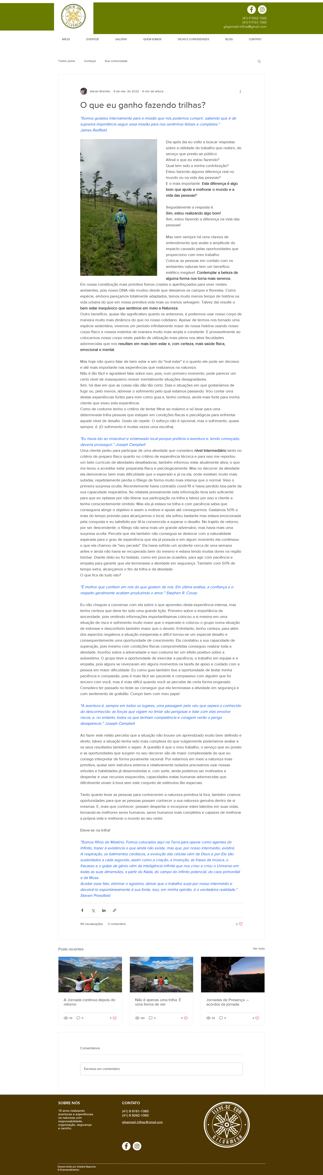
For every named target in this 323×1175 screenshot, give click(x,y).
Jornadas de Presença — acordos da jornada (227, 1002)
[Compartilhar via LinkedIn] (104, 910)
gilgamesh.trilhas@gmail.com (245, 26)
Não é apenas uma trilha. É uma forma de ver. (158, 1002)
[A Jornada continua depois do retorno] (90, 974)
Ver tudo (259, 948)
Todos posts (66, 61)
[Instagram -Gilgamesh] (262, 9)
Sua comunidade (116, 61)
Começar (90, 61)
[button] (259, 61)
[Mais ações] (240, 91)
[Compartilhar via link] (115, 910)
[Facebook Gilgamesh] (251, 9)
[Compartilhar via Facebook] (82, 910)
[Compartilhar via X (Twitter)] (93, 910)
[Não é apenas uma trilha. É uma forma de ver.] (161, 974)
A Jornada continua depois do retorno (89, 1002)
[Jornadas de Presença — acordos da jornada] (233, 974)
